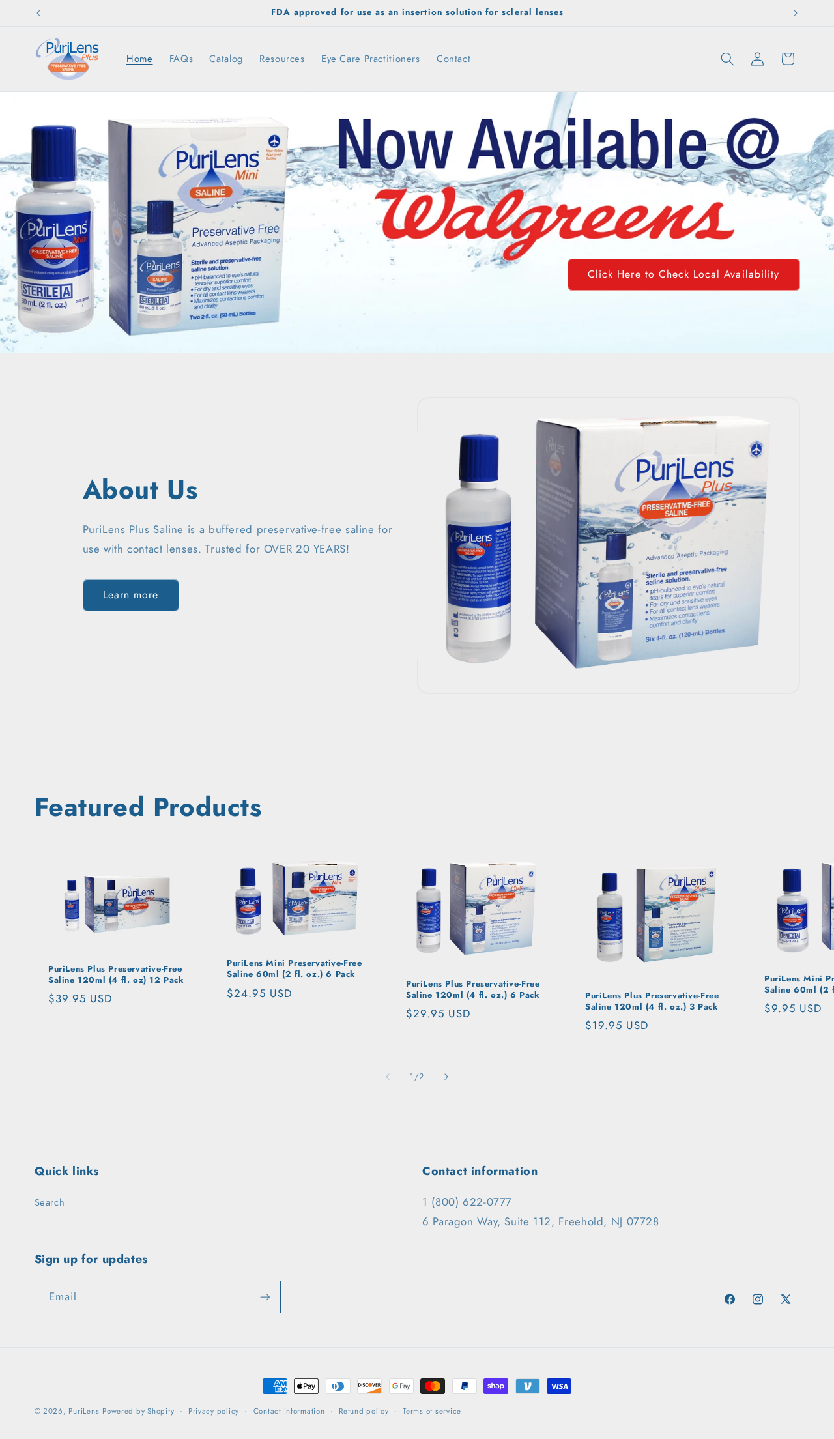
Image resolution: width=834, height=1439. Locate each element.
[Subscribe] (265, 1297)
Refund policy (364, 1411)
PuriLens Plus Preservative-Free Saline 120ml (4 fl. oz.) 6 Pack (473, 990)
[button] (727, 59)
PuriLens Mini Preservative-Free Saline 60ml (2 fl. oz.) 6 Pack (294, 969)
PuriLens (83, 1411)
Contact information (289, 1411)
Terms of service (432, 1411)
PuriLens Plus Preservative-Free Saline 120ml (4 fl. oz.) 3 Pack (652, 1002)
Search (50, 1202)
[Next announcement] (795, 13)
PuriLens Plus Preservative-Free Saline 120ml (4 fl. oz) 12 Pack (116, 975)
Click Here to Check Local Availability (683, 274)
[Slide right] (446, 1076)
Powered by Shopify (138, 1411)
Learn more (131, 594)
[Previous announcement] (38, 13)
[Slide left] (387, 1076)
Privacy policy (213, 1411)
